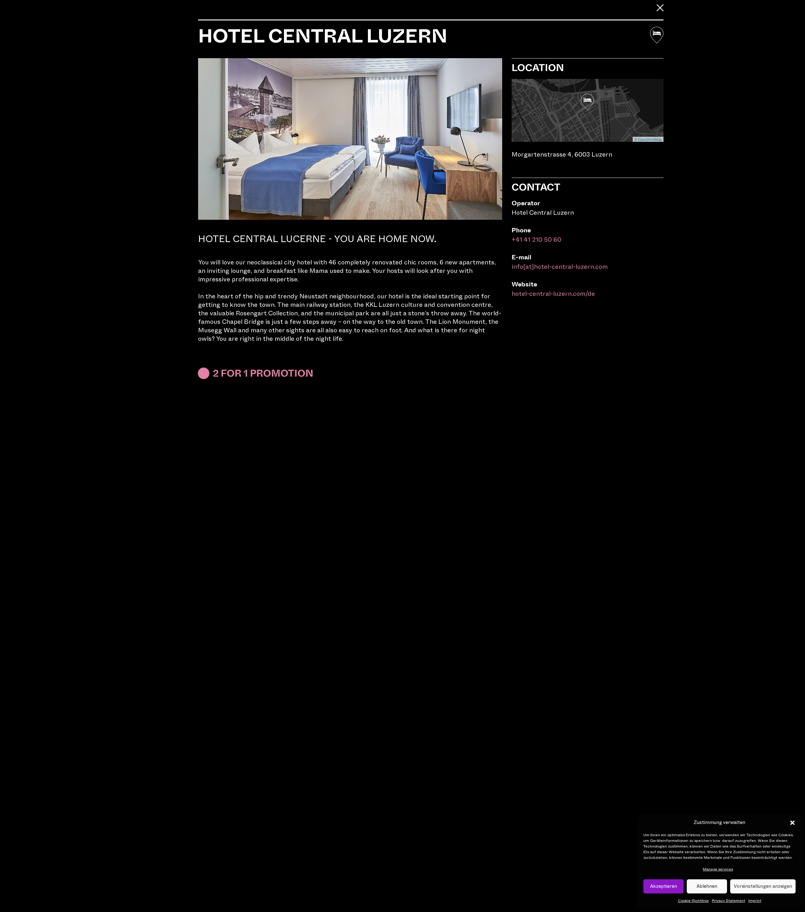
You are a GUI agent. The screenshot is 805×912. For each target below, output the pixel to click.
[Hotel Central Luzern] (587, 102)
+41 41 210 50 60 (536, 239)
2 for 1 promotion (263, 373)
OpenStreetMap (650, 139)
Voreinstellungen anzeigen (763, 886)
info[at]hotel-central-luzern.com (560, 266)
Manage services (718, 869)
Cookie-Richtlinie (693, 901)
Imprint (754, 901)
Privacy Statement (728, 901)
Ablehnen (707, 886)
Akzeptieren (663, 886)
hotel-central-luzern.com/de (553, 293)
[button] (792, 823)
